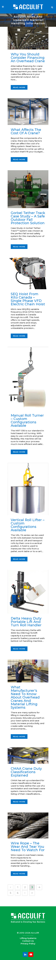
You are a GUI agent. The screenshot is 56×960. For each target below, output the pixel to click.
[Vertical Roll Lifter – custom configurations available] (28, 489)
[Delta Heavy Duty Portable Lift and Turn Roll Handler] (28, 592)
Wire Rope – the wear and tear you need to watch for (28, 846)
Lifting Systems (28, 938)
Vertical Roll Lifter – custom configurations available (27, 525)
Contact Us (28, 941)
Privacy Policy (28, 943)
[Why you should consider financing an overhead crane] (28, 38)
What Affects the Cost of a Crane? (26, 131)
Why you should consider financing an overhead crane (28, 57)
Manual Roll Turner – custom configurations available (27, 420)
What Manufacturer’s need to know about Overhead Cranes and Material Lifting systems (25, 697)
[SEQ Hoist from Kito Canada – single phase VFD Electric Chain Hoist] (28, 273)
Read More (19, 87)
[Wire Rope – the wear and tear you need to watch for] (28, 825)
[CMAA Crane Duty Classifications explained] (28, 755)
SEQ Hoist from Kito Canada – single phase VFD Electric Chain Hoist (28, 299)
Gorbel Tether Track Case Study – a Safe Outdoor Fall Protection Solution (28, 218)
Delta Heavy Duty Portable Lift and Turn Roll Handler (26, 621)
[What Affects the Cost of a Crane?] (28, 111)
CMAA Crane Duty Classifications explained (26, 772)
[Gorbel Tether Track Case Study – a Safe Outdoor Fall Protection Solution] (28, 189)
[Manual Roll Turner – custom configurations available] (28, 379)
